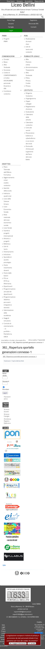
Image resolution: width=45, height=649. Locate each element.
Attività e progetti (7, 239)
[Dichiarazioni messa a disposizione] (4, 460)
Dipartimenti (8, 286)
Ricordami (6, 389)
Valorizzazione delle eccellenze (8, 313)
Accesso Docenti (5, 410)
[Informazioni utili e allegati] (4, 455)
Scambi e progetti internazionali (8, 233)
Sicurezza (7, 70)
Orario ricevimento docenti (8, 268)
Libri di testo (6, 247)
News (6, 62)
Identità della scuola (7, 189)
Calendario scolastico (29, 123)
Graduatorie (30, 112)
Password (6, 381)
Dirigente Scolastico (29, 94)
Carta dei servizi (29, 128)
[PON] (4, 435)
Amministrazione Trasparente (30, 68)
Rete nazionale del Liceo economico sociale (7, 219)
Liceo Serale (8, 228)
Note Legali (3, 626)
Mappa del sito (39, 1)
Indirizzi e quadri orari (7, 194)
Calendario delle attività (29, 117)
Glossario (20, 1)
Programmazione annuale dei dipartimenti (8, 291)
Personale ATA (33, 23)
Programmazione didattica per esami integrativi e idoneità (8, 302)
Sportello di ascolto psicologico (7, 260)
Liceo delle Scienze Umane (7, 201)
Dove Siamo (11, 1)
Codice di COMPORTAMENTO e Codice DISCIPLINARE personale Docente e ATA (8, 80)
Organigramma (30, 98)
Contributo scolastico (7, 92)
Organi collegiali (28, 102)
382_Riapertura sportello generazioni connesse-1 (20, 356)
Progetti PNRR (6, 40)
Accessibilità (28, 1)
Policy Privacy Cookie (37, 3)
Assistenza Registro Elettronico (5, 421)
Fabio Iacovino (39, 626)
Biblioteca (7, 244)
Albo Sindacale (7, 66)
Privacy (28, 86)
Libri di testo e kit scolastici (29, 49)
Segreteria (33, 20)
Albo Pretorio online (28, 62)
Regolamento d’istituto (30, 107)
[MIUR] (4, 480)
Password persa (5, 398)
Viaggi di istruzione (7, 319)
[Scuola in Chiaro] (4, 473)
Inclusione (7, 254)
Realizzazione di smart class (30, 41)
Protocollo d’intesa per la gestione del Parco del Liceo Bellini (30, 153)
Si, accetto (31, 643)
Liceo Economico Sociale (7, 209)
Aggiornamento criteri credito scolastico (8, 181)
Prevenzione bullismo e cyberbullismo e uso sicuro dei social (30, 138)
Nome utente (5, 374)
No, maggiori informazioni (18, 643)
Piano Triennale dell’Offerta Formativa (7, 171)
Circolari (6, 59)
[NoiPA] (4, 486)
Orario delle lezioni (7, 274)
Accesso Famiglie (5, 415)
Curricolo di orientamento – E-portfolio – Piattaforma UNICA (8, 330)
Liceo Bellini (23, 4)
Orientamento (8, 252)
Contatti (33, 27)
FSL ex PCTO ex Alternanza (7, 281)
